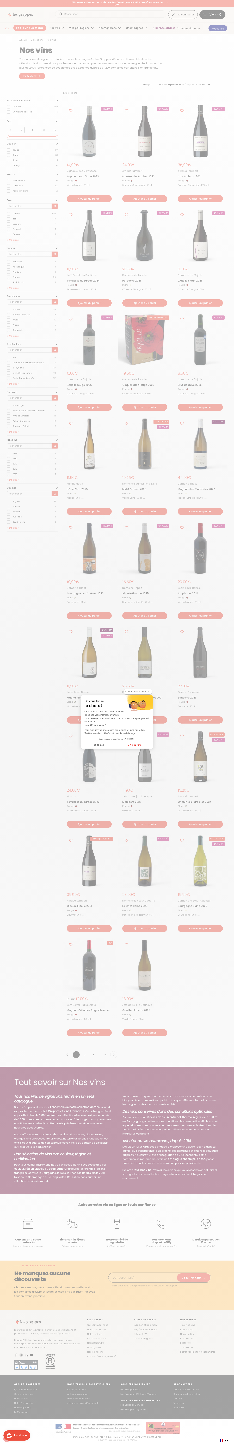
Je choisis (99, 744)
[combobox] (224, 1440)
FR (226, 1440)
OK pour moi (135, 744)
